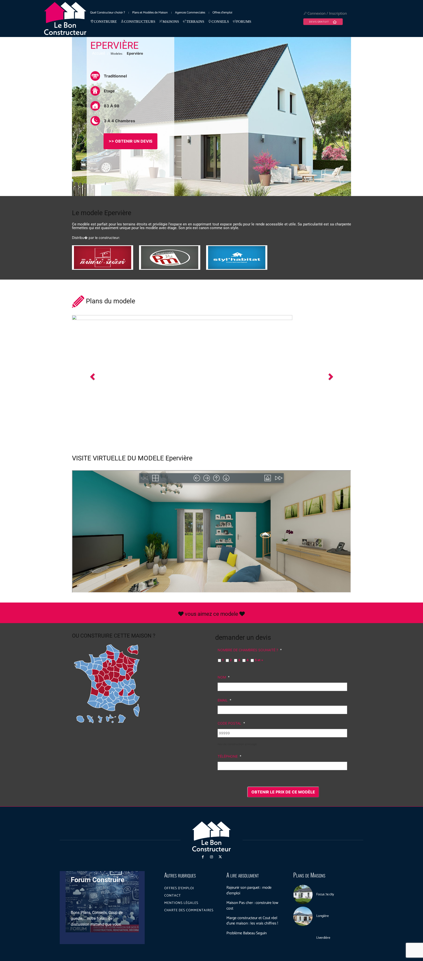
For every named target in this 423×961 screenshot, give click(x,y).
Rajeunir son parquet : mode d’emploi (248, 890)
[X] (220, 857)
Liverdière (323, 938)
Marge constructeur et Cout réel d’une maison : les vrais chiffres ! (252, 921)
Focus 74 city (325, 894)
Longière (322, 916)
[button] (93, 376)
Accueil (98, 53)
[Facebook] (203, 857)
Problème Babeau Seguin (246, 933)
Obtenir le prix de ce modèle (283, 791)
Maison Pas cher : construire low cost (252, 905)
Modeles (116, 53)
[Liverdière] (303, 938)
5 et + (259, 660)
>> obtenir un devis (130, 141)
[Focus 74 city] (303, 894)
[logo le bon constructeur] (65, 18)
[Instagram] (211, 857)
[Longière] (303, 916)
